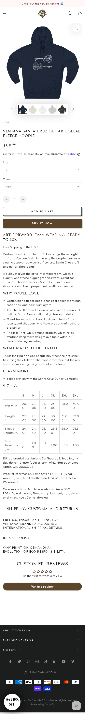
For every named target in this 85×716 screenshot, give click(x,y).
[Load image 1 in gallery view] (22, 109)
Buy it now (42, 223)
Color (6, 179)
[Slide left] (11, 109)
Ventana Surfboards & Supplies (36, 700)
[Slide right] (73, 109)
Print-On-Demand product (37, 333)
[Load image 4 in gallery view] (52, 109)
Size (5, 162)
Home (6, 122)
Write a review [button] (42, 587)
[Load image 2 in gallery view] (32, 109)
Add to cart (42, 211)
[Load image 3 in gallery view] (42, 109)
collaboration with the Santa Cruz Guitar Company (42, 378)
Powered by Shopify (42, 704)
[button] (69, 13)
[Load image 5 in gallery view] (62, 109)
